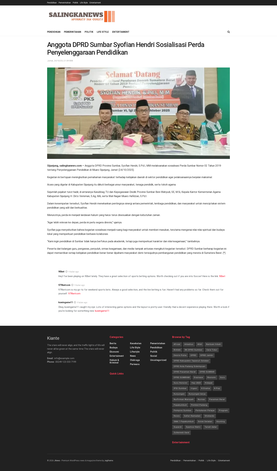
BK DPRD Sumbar (193, 350)
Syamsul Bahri (193, 427)
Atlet (199, 344)
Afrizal (177, 344)
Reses (177, 416)
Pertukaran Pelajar (205, 410)
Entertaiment (95, 3)
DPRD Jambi (206, 355)
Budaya (114, 347)
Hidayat (208, 383)
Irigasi (194, 388)
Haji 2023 (196, 383)
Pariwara (134, 364)
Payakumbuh (180, 405)
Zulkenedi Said (181, 433)
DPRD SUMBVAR (182, 377)
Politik (75, 3)
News (133, 356)
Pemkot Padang (199, 405)
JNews (57, 460)
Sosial (153, 356)
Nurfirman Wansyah (184, 399)
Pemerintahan (65, 3)
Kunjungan (179, 394)
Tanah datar (211, 427)
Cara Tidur (211, 350)
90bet (61, 271)
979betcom (64, 285)
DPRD (193, 355)
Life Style (84, 3)
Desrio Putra (180, 355)
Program (223, 410)
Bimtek (177, 350)
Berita (113, 343)
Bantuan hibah (213, 344)
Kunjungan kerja (197, 394)
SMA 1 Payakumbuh (184, 422)
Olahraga (135, 360)
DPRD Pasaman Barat (185, 372)
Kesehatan (135, 343)
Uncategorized (158, 360)
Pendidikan (52, 3)
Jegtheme (108, 460)
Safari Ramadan (192, 416)
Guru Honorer (180, 383)
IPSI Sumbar (180, 388)
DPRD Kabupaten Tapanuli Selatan (191, 361)
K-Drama (205, 388)
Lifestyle (134, 351)
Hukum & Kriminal (114, 361)
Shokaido (209, 416)
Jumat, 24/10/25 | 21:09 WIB (60, 60)
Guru (222, 377)
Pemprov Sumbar (182, 410)
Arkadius (189, 344)
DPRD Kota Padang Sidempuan (189, 366)
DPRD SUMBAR (207, 372)
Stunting (220, 422)
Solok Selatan (205, 422)
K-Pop (217, 388)
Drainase (198, 377)
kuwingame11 (65, 302)
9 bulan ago (73, 272)
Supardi (178, 427)
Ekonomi (114, 351)
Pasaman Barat (217, 399)
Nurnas (201, 399)
